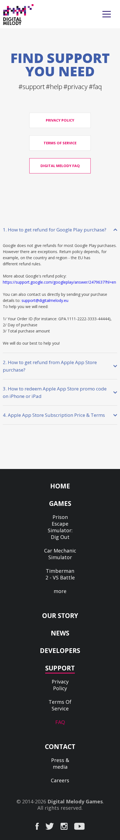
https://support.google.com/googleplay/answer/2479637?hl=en (59, 282)
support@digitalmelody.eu (44, 300)
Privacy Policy (60, 685)
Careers (60, 780)
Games (60, 503)
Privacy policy (60, 120)
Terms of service (60, 142)
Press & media (60, 763)
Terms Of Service (60, 705)
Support (60, 668)
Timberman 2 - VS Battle (60, 574)
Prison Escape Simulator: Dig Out (60, 527)
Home (60, 485)
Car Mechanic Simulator (60, 554)
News (60, 633)
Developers (60, 650)
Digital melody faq (60, 165)
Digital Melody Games (75, 801)
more (60, 591)
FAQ (60, 722)
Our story (60, 615)
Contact (60, 746)
